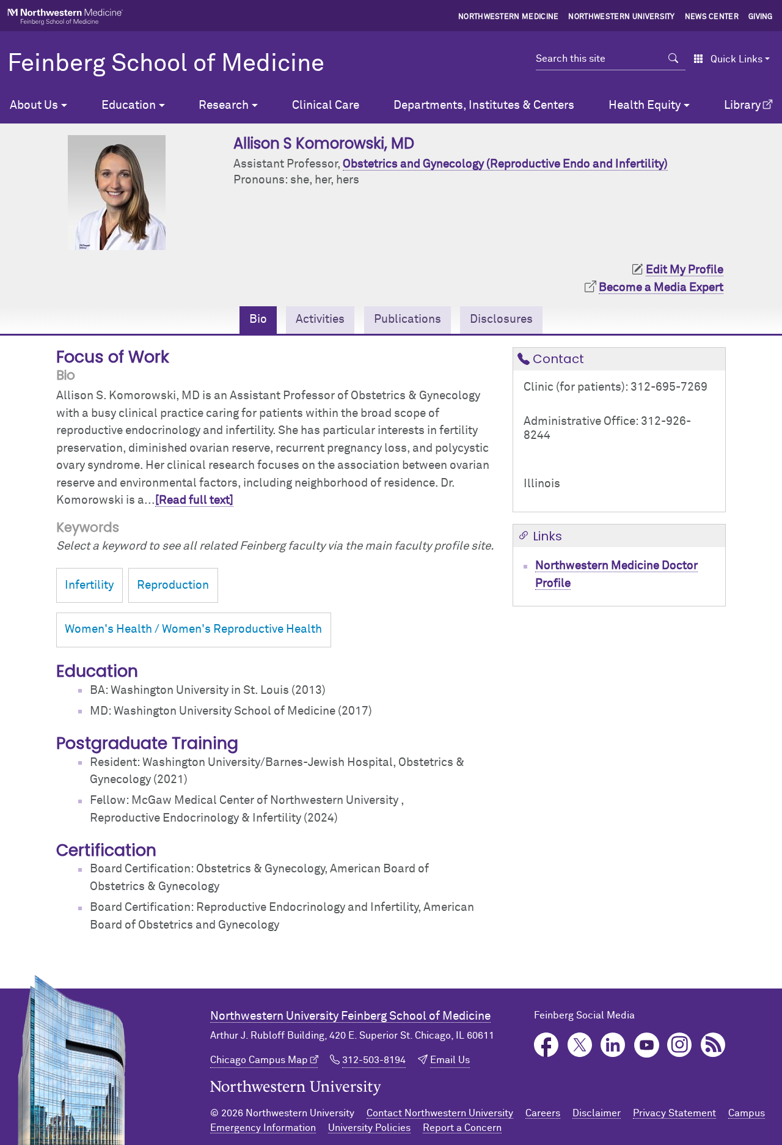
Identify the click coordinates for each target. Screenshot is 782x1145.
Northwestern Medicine (508, 17)
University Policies (369, 1128)
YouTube (646, 1045)
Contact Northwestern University (440, 1113)
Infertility (89, 585)
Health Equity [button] (644, 105)
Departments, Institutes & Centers (483, 105)
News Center (712, 17)
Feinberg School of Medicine (165, 64)
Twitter (580, 1045)
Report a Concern (462, 1128)
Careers (542, 1113)
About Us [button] (34, 105)
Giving (760, 17)
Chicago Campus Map (259, 1060)
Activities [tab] (320, 319)
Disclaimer (596, 1113)
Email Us (450, 1060)
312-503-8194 (374, 1060)
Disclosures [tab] (501, 319)
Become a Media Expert (661, 287)
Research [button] (224, 105)
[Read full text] (194, 500)
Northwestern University (621, 17)
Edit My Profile (684, 270)
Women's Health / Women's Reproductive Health (193, 629)
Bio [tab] (258, 319)
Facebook (546, 1045)
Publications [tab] (407, 319)
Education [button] (128, 105)
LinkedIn (613, 1045)
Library (742, 105)
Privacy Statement (674, 1113)
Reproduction (173, 585)
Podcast (713, 1045)
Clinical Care (325, 105)
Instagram (679, 1045)
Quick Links (736, 59)
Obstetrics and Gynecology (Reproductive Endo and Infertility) (505, 164)
